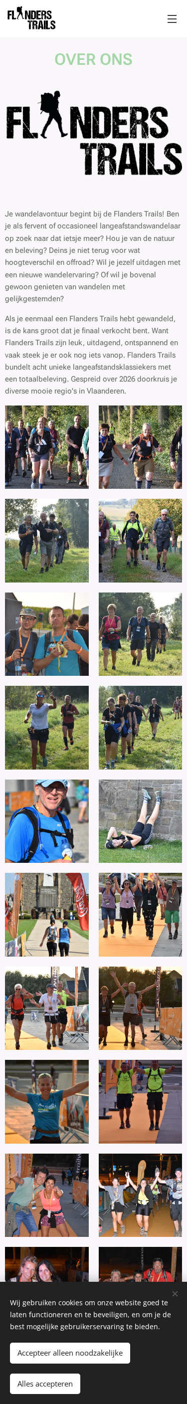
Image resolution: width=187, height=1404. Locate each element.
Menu (172, 18)
